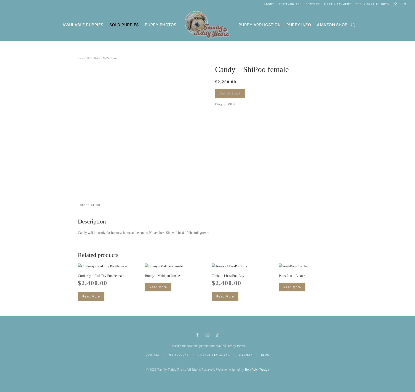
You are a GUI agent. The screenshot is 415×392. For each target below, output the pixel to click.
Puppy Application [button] (260, 24)
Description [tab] (90, 205)
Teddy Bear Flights (372, 4)
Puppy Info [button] (298, 24)
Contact (313, 4)
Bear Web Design (257, 369)
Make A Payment (337, 4)
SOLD (89, 58)
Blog (265, 354)
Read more (91, 296)
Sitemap (245, 354)
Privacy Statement (214, 354)
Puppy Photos (161, 24)
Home (81, 58)
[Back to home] (207, 25)
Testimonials (290, 4)
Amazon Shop (332, 24)
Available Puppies (83, 24)
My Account (179, 354)
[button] (353, 25)
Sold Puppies (124, 24)
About (269, 4)
